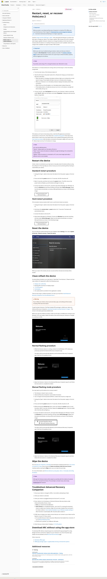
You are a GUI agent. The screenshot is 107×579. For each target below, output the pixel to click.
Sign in (104, 1)
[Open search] (101, 2)
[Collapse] (18, 8)
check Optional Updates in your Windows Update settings (59, 510)
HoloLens (38, 9)
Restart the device (93, 11)
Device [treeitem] (4, 24)
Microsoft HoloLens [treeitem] (6, 13)
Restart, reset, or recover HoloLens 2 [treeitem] (7, 40)
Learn (33, 9)
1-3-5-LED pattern (39, 287)
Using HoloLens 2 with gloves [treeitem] (9, 43)
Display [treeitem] (5, 29)
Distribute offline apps (40, 540)
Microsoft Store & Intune (53, 534)
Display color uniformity (40, 284)
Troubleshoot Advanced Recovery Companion (96, 19)
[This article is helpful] (99, 26)
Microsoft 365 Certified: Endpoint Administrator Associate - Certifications (48, 559)
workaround (36, 482)
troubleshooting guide (59, 135)
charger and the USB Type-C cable (44, 37)
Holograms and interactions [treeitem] (9, 27)
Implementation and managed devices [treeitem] (9, 32)
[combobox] (9, 11)
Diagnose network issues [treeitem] (8, 37)
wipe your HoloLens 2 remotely (43, 464)
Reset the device (92, 13)
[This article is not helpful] (101, 26)
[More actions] (74, 9)
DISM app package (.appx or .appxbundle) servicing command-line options (52, 541)
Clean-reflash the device (94, 14)
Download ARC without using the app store (97, 21)
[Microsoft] (2, 1)
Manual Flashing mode (44, 519)
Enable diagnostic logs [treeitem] (8, 35)
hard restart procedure (37, 139)
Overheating (37, 289)
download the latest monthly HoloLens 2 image (58, 309)
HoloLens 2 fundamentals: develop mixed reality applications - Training (47, 553)
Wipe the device (92, 16)
